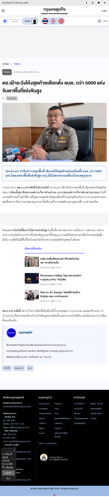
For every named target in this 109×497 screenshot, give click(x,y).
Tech (56, 408)
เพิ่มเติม (9, 467)
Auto (56, 413)
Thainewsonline (81, 418)
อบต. (30, 368)
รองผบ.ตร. (19, 368)
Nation (77, 413)
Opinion (57, 428)
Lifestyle (58, 423)
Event (41, 433)
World (41, 418)
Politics (17, 64)
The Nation (79, 403)
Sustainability (45, 413)
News (41, 428)
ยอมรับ (8, 473)
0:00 (13, 21)
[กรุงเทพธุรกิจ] (54, 11)
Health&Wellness (62, 418)
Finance (58, 403)
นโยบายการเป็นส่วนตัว (61, 435)
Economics (44, 403)
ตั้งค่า (8, 478)
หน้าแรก (5, 64)
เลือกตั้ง (7, 368)
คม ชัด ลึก (78, 408)
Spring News (96, 413)
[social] (87, 3)
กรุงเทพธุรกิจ (96, 408)
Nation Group (96, 403)
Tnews (93, 418)
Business (43, 408)
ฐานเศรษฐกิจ (79, 423)
